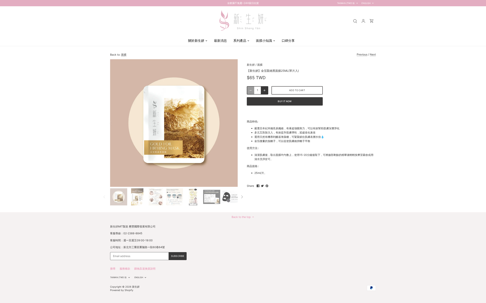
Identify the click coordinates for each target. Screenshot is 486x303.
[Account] (363, 21)
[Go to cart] (371, 21)
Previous (362, 54)
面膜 (123, 54)
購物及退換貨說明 (144, 268)
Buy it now (285, 101)
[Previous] (115, 123)
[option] (174, 123)
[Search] (355, 21)
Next (373, 54)
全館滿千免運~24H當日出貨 (243, 3)
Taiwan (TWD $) (346, 3)
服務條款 (125, 268)
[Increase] (264, 90)
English (366, 3)
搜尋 (112, 268)
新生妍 (251, 64)
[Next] (231, 123)
